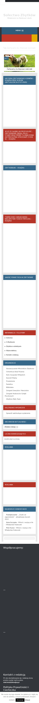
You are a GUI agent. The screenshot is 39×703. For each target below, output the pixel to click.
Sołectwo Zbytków (19, 15)
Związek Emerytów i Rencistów (17, 390)
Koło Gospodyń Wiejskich (15, 375)
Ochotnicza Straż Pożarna (15, 372)
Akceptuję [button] (20, 700)
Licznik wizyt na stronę (11, 439)
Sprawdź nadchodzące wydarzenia (18, 413)
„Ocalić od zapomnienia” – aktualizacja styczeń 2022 (17, 517)
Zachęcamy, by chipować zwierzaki (19, 69)
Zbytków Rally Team (13, 399)
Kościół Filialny (11, 378)
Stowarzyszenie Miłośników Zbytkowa (20, 368)
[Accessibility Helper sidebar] (2, 2)
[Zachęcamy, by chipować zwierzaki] (19, 63)
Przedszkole (10, 381)
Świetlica (9, 384)
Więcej (27, 700)
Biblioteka (9, 387)
